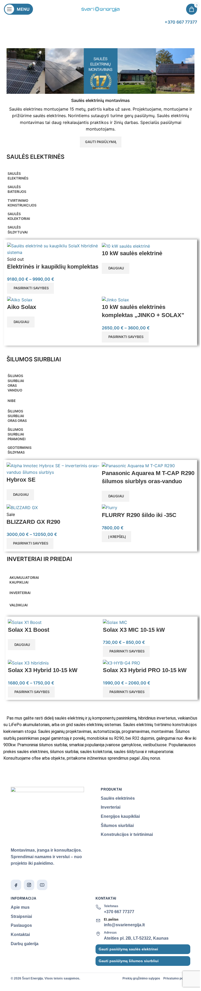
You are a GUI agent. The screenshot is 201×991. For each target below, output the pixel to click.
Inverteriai (110, 807)
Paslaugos (21, 925)
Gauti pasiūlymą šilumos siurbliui (129, 961)
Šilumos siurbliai (117, 825)
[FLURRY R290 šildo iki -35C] (109, 507)
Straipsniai (21, 916)
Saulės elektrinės (118, 798)
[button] (116, 536)
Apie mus (20, 907)
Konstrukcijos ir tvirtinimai (127, 834)
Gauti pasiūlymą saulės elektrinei (128, 949)
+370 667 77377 (119, 912)
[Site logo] (100, 8)
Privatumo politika (176, 978)
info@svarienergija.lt (124, 925)
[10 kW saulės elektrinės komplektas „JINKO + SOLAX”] (115, 299)
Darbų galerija (24, 943)
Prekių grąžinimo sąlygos (141, 978)
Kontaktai (20, 934)
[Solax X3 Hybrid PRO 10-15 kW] (121, 662)
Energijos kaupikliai (120, 816)
